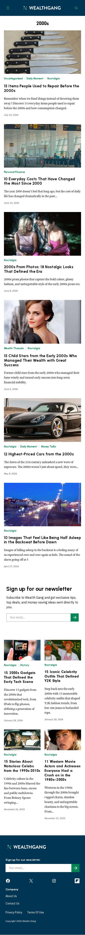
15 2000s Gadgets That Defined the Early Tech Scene (19, 677)
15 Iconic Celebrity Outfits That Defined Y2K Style (61, 676)
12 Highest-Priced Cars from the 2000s (39, 454)
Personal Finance (14, 172)
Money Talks (48, 446)
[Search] (76, 8)
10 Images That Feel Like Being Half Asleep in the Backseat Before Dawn (42, 540)
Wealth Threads (14, 348)
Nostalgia (53, 78)
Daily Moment (34, 78)
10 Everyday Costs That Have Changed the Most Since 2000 (39, 181)
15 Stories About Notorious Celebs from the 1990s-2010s (22, 766)
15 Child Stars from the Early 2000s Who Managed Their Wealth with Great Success (40, 360)
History (24, 665)
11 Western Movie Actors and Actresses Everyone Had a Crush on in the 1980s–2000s (62, 770)
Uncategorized (13, 78)
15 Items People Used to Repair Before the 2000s (41, 88)
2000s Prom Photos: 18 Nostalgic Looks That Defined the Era (38, 269)
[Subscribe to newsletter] (75, 617)
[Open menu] (8, 8)
